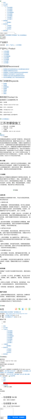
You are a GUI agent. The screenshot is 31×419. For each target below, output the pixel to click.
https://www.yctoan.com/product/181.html (16, 313)
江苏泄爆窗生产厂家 (10, 317)
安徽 (15, 374)
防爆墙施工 (6, 87)
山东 (23, 374)
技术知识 (9, 29)
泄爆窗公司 (18, 312)
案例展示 (5, 20)
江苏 (10, 374)
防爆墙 (5, 83)
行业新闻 (9, 27)
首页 (4, 2)
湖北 (26, 374)
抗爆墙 (5, 88)
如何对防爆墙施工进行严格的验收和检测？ (14, 77)
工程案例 (5, 344)
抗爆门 (5, 92)
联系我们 (5, 30)
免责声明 (12, 376)
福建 (18, 374)
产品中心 (5, 6)
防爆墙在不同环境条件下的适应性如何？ (13, 74)
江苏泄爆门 (9, 19)
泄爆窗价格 (6, 312)
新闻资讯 (5, 24)
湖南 (28, 374)
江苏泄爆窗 (9, 15)
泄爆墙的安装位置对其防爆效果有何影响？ (14, 75)
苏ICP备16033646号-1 (10, 371)
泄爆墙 (5, 85)
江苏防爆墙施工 (23, 35)
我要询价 (2, 135)
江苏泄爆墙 (9, 11)
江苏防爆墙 (9, 7)
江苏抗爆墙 (9, 9)
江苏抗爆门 (9, 17)
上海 (7, 374)
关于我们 (5, 4)
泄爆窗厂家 (12, 312)
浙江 (12, 374)
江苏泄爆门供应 (9, 315)
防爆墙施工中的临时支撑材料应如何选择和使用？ (16, 72)
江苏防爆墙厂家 (15, 35)
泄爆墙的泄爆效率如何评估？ (10, 71)
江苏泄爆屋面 (10, 12)
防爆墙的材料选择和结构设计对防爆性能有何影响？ (16, 69)
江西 (20, 374)
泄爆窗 (5, 90)
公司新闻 (9, 25)
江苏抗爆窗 (9, 14)
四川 (1, 376)
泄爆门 (5, 93)
